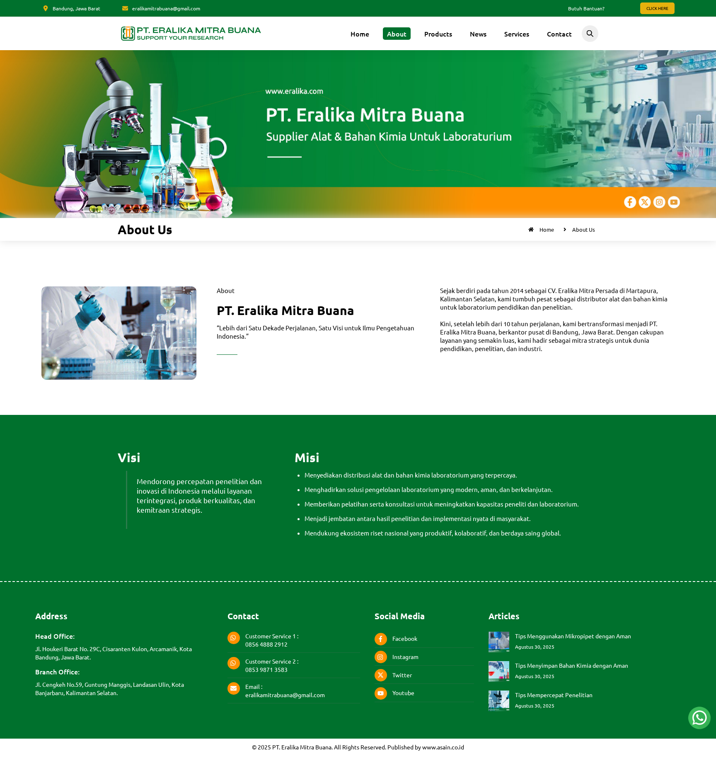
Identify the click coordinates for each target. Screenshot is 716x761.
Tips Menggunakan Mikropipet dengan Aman (573, 636)
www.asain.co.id (443, 747)
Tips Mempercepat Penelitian (554, 694)
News (478, 33)
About (396, 33)
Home (360, 33)
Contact (559, 33)
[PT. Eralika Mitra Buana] (191, 39)
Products (438, 33)
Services (516, 33)
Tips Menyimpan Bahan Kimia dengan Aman (571, 665)
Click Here (657, 8)
